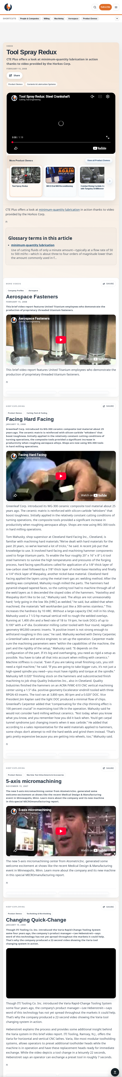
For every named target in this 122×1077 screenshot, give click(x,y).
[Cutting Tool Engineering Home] (8, 7)
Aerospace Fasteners (32, 297)
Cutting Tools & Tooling (37, 413)
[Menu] (116, 7)
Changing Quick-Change (36, 920)
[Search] (95, 7)
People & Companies (29, 19)
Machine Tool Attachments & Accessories (45, 775)
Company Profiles (16, 290)
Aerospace (73, 19)
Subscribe (105, 7)
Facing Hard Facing (30, 419)
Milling (47, 19)
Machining (59, 19)
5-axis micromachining (34, 781)
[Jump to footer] (115, 1072)
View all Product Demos (98, 160)
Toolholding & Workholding (39, 913)
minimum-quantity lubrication (59, 209)
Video (10, 46)
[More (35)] (117, 19)
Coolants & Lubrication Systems (41, 84)
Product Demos (90, 19)
